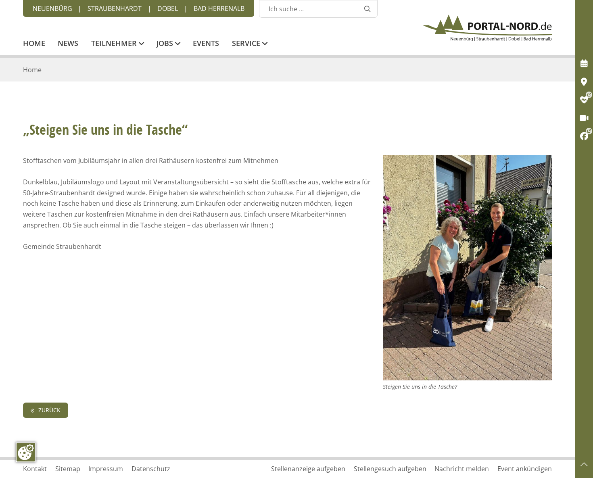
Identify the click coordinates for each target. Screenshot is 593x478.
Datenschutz (151, 468)
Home (34, 44)
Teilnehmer (115, 44)
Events (206, 44)
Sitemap (67, 468)
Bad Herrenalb (219, 8)
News (68, 44)
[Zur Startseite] (487, 28)
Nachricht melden (461, 468)
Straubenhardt (115, 8)
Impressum (105, 468)
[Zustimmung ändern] (25, 452)
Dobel (167, 8)
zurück (49, 410)
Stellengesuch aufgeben (390, 468)
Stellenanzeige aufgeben (308, 468)
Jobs (166, 44)
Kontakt (35, 468)
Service (247, 44)
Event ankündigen (524, 468)
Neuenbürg (52, 8)
